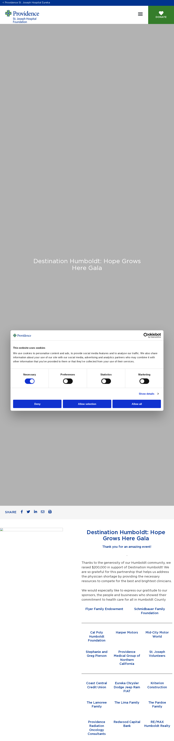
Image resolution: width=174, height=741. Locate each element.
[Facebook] (23, 512)
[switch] (68, 381)
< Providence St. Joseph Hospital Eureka (26, 3)
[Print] (51, 512)
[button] (140, 14)
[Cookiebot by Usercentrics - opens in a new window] (148, 335)
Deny (37, 403)
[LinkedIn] (36, 512)
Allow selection (87, 403)
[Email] (44, 512)
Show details (146, 393)
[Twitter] (29, 512)
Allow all (137, 403)
